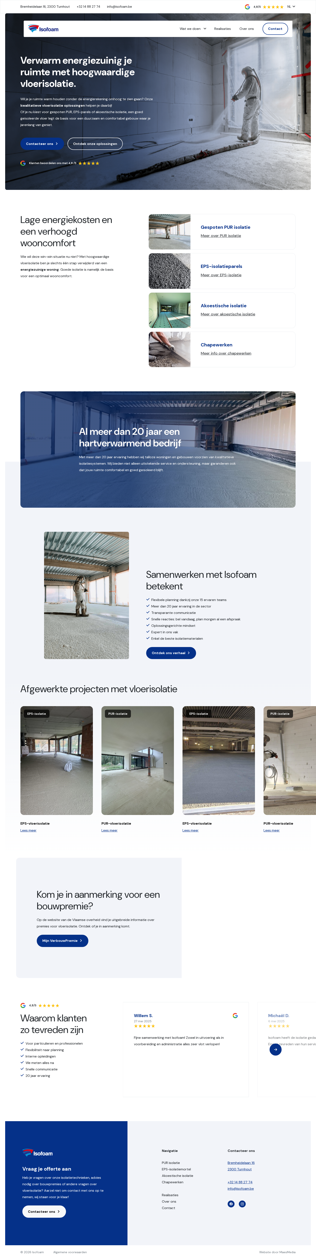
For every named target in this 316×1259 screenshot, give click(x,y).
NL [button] (289, 7)
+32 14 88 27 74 (88, 7)
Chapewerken (172, 1182)
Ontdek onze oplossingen (95, 143)
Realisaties (222, 28)
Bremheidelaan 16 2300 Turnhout (241, 1166)
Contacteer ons (40, 143)
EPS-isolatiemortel (176, 1169)
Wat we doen (190, 28)
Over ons (246, 28)
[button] (276, 1050)
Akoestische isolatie (177, 1175)
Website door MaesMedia (277, 1252)
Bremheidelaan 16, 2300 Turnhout (45, 7)
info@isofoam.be (119, 7)
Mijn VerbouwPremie (60, 940)
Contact (275, 28)
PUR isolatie (171, 1163)
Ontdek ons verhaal (169, 653)
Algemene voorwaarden (70, 1252)
